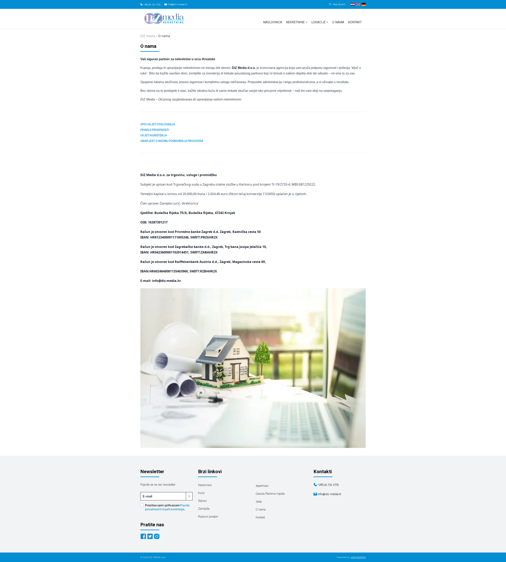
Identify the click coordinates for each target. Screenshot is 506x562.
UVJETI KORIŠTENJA (153, 135)
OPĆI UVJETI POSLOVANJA (157, 124)
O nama (338, 22)
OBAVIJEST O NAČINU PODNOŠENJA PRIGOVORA (171, 141)
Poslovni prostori (208, 516)
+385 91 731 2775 (151, 4)
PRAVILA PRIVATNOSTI (154, 129)
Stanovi (202, 500)
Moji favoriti (339, 4)
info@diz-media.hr (177, 4)
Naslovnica (272, 22)
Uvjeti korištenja (173, 509)
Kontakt (355, 22)
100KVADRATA (358, 557)
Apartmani (262, 485)
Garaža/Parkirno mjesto (270, 493)
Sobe (259, 501)
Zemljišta (204, 508)
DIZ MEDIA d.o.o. (157, 557)
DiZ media (147, 36)
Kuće (201, 492)
